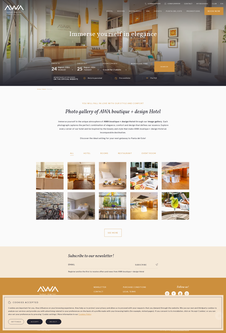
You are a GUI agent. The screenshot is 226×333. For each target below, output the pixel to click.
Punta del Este (174, 11)
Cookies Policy (85, 314)
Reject (53, 322)
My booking (202, 4)
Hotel (110, 11)
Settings (16, 322)
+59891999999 (173, 4)
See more (113, 233)
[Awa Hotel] (14, 17)
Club (214, 4)
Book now (214, 11)
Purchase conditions (134, 287)
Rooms (121, 11)
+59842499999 (154, 4)
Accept (35, 322)
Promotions (193, 11)
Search (164, 67)
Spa (148, 11)
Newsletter (100, 287)
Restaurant (135, 11)
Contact (188, 4)
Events (158, 11)
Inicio (39, 89)
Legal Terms (129, 291)
